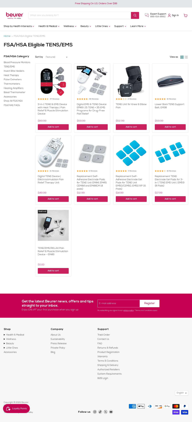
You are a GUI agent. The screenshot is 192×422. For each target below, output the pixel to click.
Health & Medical (48, 26)
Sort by (39, 57)
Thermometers (12, 84)
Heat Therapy (11, 75)
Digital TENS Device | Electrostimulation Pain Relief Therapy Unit (51, 179)
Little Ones (101, 26)
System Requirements (110, 374)
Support (119, 26)
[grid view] (182, 57)
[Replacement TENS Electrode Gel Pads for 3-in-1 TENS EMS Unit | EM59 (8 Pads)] (170, 153)
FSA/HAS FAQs (12, 105)
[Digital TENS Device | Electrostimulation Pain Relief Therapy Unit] (53, 153)
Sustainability (58, 339)
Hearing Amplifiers (13, 88)
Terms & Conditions (108, 361)
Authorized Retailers (109, 370)
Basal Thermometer (14, 92)
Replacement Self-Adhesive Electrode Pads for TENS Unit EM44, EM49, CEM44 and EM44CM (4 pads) (92, 182)
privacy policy (128, 310)
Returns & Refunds (108, 348)
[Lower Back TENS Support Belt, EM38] (170, 81)
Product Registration (109, 352)
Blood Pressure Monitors (17, 63)
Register (149, 303)
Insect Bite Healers (14, 71)
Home (7, 36)
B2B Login (103, 378)
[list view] (186, 57)
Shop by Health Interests (18, 26)
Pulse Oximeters (13, 80)
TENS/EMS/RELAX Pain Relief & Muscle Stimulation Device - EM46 (53, 251)
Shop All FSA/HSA (13, 101)
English (180, 393)
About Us (56, 335)
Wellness (69, 26)
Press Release (59, 344)
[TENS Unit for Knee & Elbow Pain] (131, 81)
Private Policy (58, 348)
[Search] (135, 15)
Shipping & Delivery (108, 365)
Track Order (104, 335)
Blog (53, 352)
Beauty (85, 26)
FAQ (100, 344)
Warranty (103, 357)
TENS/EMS (9, 67)
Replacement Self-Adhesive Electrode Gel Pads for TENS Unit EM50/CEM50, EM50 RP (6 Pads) (131, 182)
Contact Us (103, 339)
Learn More (137, 26)
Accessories (10, 97)
